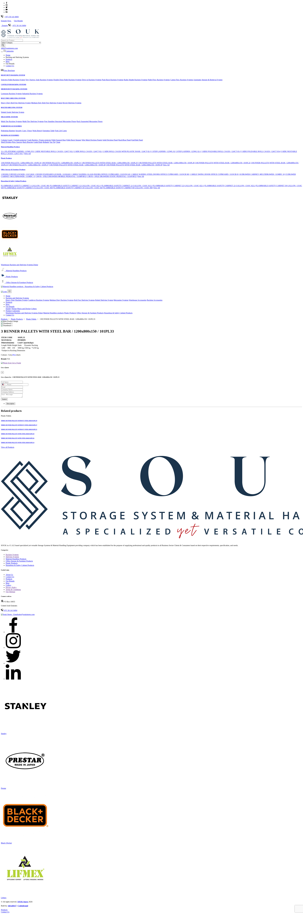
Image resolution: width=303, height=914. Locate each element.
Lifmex (34, 309)
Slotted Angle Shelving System (12, 112)
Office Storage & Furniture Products (13, 169)
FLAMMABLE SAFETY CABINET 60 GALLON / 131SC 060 (128, 188)
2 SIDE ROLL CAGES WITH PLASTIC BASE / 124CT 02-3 (127, 151)
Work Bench (37, 131)
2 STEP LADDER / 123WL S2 (163, 151)
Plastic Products (6, 158)
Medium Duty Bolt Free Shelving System (46, 103)
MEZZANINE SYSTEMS (9, 117)
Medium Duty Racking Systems (62, 300)
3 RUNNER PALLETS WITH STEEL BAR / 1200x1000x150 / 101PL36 (166, 163)
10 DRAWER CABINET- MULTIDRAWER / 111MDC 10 (262, 174)
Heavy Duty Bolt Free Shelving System (16, 103)
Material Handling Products (10, 147)
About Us (9, 575)
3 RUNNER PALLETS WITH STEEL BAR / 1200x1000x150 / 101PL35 (109, 163)
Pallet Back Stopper (73, 140)
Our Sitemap (10, 592)
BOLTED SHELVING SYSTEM (11, 107)
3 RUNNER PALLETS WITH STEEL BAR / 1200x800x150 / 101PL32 (222, 163)
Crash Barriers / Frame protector (39, 140)
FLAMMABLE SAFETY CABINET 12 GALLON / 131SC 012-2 (126, 186)
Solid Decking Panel (110, 140)
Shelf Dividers (6, 142)
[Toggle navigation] (2, 51)
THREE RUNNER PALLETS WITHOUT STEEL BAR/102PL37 (19, 425)
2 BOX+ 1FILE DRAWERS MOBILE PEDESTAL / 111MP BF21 (61, 176)
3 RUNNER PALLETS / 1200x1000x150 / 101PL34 (21, 163)
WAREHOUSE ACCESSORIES (11, 126)
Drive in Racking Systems (91, 80)
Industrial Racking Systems (32, 94)
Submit (4, 399)
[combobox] (3, 384)
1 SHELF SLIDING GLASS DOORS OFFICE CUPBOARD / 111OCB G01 (101, 174)
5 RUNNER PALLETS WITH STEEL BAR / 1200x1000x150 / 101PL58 (77, 165)
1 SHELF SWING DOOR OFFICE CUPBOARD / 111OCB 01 (214, 174)
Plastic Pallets (31, 319)
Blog (7, 62)
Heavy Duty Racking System (17, 300)
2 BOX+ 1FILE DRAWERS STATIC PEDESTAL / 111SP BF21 (112, 176)
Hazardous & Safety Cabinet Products (13, 181)
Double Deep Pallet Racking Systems (67, 80)
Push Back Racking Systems (112, 80)
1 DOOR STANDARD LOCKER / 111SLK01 (53, 174)
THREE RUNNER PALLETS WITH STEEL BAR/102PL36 (17, 438)
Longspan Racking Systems (11, 94)
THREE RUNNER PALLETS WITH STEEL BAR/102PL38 (17, 433)
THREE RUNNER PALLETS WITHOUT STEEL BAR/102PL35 (19, 429)
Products (9, 59)
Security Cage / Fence (24, 131)
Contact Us (10, 66)
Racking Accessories (154, 300)
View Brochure (9, 71)
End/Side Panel (137, 140)
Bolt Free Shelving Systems (84, 300)
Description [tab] (10, 404)
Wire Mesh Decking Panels (92, 140)
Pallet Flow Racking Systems (159, 80)
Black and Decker (24, 309)
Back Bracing (28, 142)
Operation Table (48, 131)
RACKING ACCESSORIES (10, 135)
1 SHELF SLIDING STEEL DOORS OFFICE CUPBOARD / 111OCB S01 (160, 174)
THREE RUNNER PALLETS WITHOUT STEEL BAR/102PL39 (19, 420)
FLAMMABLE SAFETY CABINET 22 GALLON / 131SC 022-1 (178, 186)
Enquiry (5, 26)
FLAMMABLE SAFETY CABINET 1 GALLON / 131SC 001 (25, 186)
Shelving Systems (12, 557)
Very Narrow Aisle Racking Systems (39, 80)
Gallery (8, 585)
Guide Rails (37, 142)
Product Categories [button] (13, 311)
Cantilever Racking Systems (38, 300)
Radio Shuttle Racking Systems (135, 80)
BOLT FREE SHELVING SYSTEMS (13, 98)
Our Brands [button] (10, 307)
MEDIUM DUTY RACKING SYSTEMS (14, 89)
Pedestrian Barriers (8, 131)
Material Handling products (53, 313)
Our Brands (18, 21)
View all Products (7, 447)
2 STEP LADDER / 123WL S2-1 (188, 151)
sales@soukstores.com (9, 48)
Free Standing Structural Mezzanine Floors (60, 121)
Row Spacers (17, 142)
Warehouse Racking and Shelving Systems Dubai (19, 265)
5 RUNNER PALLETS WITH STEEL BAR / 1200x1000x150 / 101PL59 (134, 165)
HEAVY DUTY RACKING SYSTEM (13, 75)
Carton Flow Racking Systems (181, 80)
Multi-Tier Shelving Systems (33, 121)
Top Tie (52, 142)
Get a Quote (16, 363)
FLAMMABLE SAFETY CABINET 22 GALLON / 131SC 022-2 (229, 186)
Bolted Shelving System (104, 300)
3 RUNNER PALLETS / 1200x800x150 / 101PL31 (61, 163)
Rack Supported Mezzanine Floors (89, 121)
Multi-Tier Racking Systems (11, 121)
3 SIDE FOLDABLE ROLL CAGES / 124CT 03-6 (261, 151)
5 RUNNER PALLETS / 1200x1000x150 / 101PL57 (28, 165)
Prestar (14, 309)
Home (8, 55)
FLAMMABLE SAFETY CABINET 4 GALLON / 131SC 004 (28, 188)
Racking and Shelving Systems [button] (17, 298)
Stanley (8, 309)
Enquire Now (6, 21)
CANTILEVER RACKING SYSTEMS (13, 84)
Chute (58, 142)
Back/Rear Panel (124, 140)
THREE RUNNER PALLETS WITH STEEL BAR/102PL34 (17, 442)
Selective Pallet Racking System (13, 80)
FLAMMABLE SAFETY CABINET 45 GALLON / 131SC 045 (78, 188)
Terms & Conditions (13, 590)
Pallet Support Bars (58, 140)
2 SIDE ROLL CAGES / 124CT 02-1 (88, 151)
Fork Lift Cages (61, 131)
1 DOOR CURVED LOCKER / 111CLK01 (17, 174)
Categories (10, 51)
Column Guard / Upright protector (14, 140)
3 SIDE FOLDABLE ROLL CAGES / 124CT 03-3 (221, 151)
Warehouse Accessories (137, 300)
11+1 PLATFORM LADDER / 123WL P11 (17, 151)
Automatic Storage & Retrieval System (207, 80)
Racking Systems (12, 555)
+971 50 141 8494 (12, 17)
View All (27, 154)
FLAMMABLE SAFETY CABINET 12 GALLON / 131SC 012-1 (75, 186)
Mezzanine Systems (121, 300)
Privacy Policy (11, 587)
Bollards (46, 142)
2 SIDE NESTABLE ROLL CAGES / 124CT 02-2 (54, 151)
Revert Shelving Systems (72, 103)
